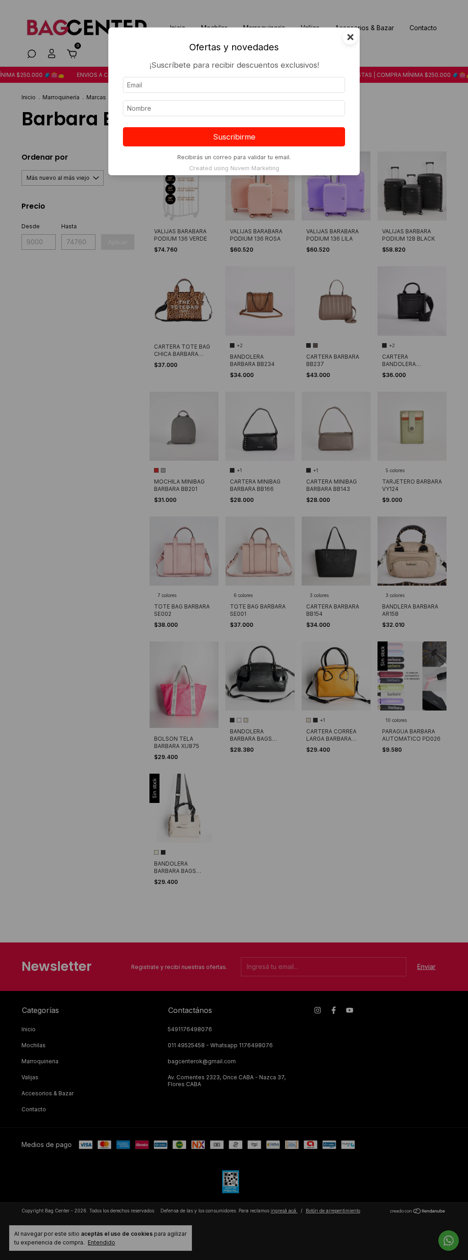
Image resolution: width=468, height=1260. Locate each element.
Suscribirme (234, 136)
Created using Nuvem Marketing (234, 168)
